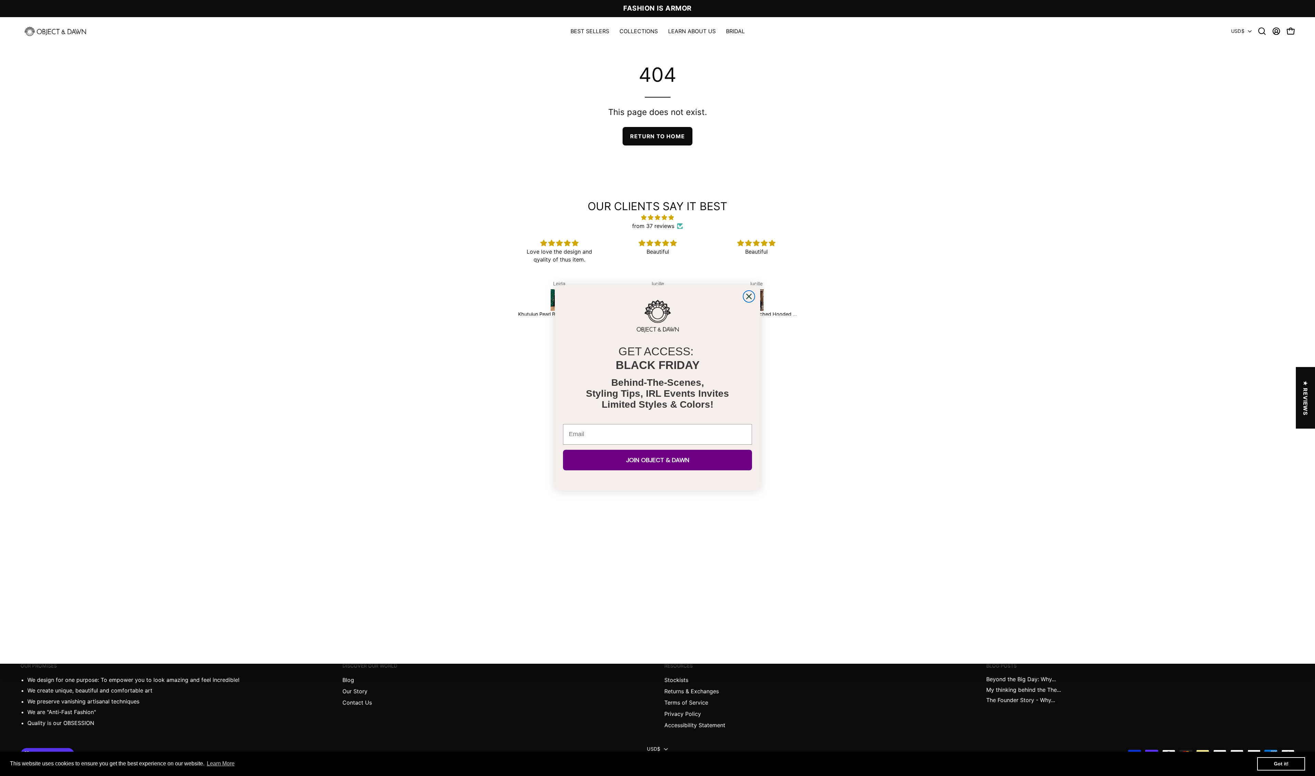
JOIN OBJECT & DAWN (657, 460)
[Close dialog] (749, 296)
